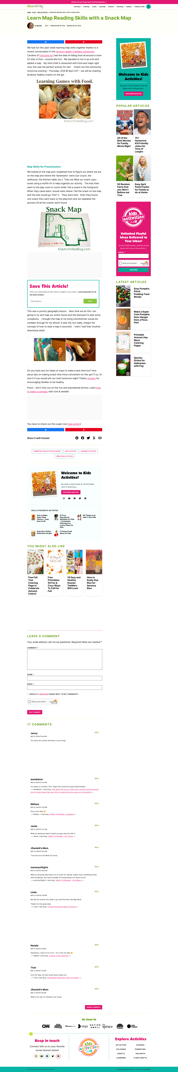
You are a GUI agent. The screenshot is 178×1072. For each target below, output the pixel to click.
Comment (32, 648)
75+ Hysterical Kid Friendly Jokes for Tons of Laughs (141, 145)
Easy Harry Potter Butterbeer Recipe (44, 532)
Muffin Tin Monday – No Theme (60, 836)
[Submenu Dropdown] (81, 7)
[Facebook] (74, 498)
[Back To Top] (31, 1034)
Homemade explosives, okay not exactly (63, 978)
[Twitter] (80, 498)
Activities (77, 6)
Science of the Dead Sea (58, 956)
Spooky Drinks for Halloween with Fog (140, 361)
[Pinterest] (85, 498)
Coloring (86, 6)
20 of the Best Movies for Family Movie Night (124, 142)
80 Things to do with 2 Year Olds (89, 516)
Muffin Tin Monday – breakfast (62, 814)
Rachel (39, 25)
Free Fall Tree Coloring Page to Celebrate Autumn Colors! (33, 585)
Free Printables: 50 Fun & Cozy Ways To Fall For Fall (54, 584)
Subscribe (133, 270)
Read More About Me (71, 492)
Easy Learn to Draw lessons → (95, 2)
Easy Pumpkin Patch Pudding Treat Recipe (142, 292)
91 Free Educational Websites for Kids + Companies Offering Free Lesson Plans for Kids (67, 521)
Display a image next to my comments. (53, 694)
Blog (34, 12)
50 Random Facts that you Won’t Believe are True (123, 189)
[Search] (148, 6)
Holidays (140, 1054)
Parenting (120, 6)
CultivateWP (146, 1069)
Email (30, 684)
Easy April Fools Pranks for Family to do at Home (142, 188)
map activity (74, 424)
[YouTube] (69, 498)
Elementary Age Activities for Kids (47, 451)
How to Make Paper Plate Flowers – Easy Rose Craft (43, 518)
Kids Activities (42, 12)
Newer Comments (93, 1007)
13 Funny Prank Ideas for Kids (66, 532)
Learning (102, 6)
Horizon (91, 378)
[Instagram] (64, 498)
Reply (97, 732)
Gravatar (44, 694)
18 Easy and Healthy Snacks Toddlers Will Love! (74, 583)
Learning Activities (88, 451)
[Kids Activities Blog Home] (35, 6)
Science (111, 6)
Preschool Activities (64, 456)
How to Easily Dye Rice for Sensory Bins (92, 583)
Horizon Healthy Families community (75, 51)
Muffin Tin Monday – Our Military (69, 880)
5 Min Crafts (140, 1058)
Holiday (128, 6)
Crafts (94, 6)
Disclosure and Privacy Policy (126, 1069)
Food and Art (46, 55)
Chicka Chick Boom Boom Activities (62, 907)
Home (29, 12)
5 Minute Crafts (139, 6)
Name (30, 674)
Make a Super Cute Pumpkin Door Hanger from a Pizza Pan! (142, 317)
